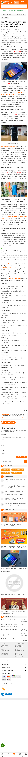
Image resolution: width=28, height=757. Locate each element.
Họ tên (3, 445)
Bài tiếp (24, 417)
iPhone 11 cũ (3, 646)
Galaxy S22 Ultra (4, 653)
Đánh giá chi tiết (20, 14)
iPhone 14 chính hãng (5, 652)
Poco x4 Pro (3, 643)
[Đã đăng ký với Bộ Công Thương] (6, 694)
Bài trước (4, 417)
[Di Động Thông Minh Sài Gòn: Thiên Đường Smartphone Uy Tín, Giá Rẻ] (14, 518)
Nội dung (3, 434)
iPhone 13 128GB (18, 645)
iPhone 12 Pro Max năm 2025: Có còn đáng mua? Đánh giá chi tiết (13, 595)
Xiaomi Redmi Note (19, 656)
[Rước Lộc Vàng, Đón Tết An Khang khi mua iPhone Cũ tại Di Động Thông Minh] (14, 604)
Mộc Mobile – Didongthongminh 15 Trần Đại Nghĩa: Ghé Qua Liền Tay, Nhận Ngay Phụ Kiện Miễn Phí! (13, 547)
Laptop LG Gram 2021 (19, 643)
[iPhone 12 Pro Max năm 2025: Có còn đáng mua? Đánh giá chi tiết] (14, 583)
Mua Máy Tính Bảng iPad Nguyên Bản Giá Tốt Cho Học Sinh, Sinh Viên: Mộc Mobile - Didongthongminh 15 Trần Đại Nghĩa (14, 570)
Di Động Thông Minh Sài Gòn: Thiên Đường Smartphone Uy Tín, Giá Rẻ (11, 525)
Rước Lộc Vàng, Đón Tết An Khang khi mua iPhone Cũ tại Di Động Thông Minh (13, 612)
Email (2, 450)
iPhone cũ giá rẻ (4, 645)
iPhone (16, 653)
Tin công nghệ (6, 14)
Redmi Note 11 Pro (5, 650)
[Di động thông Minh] (6, 2)
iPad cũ (16, 649)
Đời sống (5, 17)
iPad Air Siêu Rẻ (4, 654)
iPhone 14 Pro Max (19, 654)
